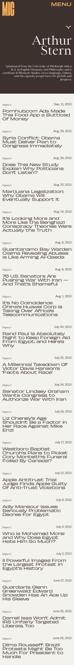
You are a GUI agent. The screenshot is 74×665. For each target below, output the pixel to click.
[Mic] (8, 9)
